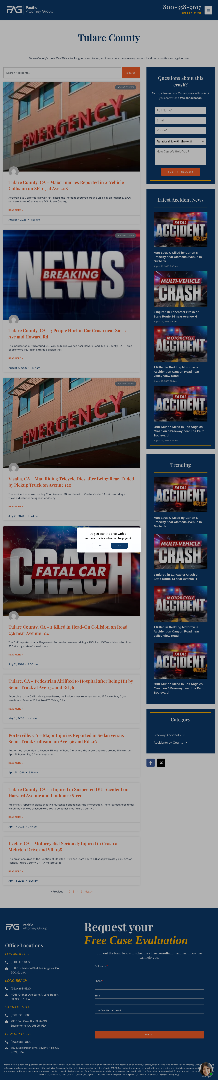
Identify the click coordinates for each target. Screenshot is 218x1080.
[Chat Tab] (109, 540)
